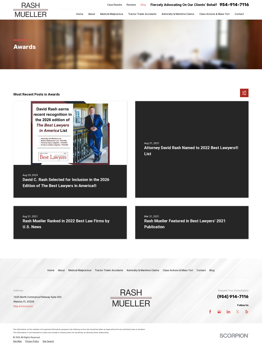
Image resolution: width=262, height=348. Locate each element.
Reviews (131, 4)
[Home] (30, 10)
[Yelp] (247, 312)
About (61, 270)
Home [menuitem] (79, 13)
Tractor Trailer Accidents (109, 270)
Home (50, 270)
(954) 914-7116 (233, 296)
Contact (201, 270)
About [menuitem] (91, 13)
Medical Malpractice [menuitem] (111, 13)
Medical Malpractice (79, 270)
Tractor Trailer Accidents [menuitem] (142, 13)
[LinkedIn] (228, 312)
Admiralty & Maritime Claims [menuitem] (178, 13)
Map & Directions (23, 306)
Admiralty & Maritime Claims (143, 270)
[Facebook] (210, 312)
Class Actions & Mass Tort (178, 270)
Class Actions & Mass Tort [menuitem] (214, 13)
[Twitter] (237, 312)
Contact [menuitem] (239, 13)
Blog (143, 4)
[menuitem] (17, 341)
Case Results (114, 4)
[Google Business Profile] (219, 312)
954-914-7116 (234, 5)
